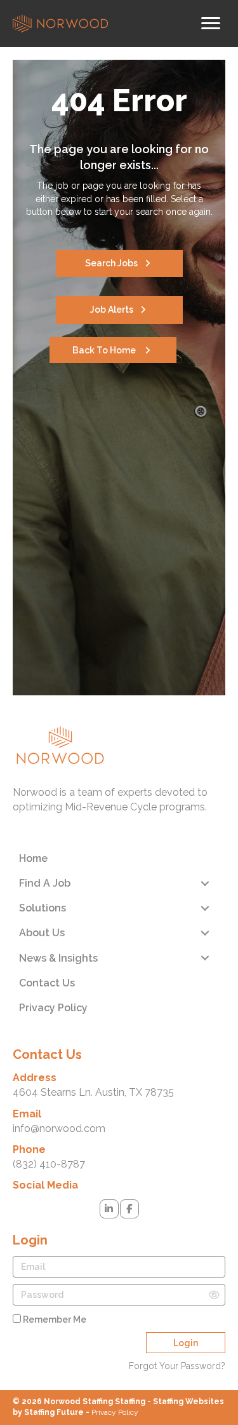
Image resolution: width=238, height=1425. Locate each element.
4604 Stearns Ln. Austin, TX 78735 (93, 1092)
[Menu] (210, 23)
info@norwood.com (59, 1128)
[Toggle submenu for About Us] (204, 933)
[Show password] (214, 1294)
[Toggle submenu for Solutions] (204, 908)
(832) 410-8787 (49, 1164)
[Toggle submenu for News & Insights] (204, 958)
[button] (119, 263)
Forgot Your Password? (177, 1366)
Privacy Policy (114, 1412)
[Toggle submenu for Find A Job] (204, 883)
